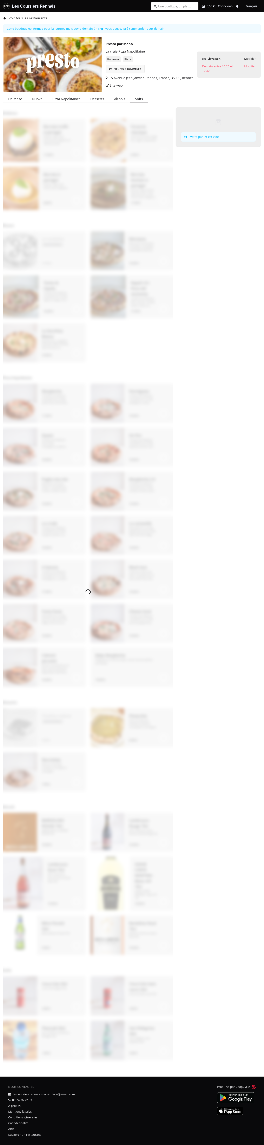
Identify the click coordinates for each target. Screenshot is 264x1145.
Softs (139, 99)
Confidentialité (18, 1123)
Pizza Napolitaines (66, 99)
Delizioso (15, 99)
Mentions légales (20, 1111)
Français (251, 6)
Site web (116, 85)
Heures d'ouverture (127, 69)
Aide (11, 1129)
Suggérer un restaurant (24, 1135)
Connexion (225, 6)
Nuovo (37, 99)
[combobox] (177, 6)
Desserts (97, 99)
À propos (14, 1106)
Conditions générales (23, 1117)
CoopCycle (243, 1087)
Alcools (119, 99)
